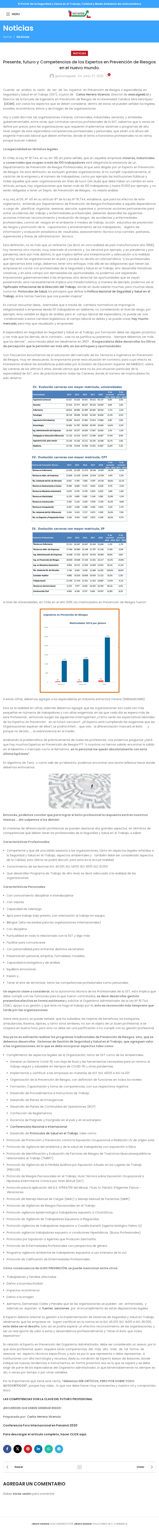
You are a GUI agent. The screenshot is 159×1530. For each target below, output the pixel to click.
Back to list (79, 1467)
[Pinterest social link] (28, 1449)
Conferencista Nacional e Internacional (38, 1127)
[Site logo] (79, 14)
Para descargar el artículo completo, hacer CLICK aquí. (45, 1434)
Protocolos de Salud (32, 291)
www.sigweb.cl (138, 94)
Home (7, 37)
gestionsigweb (65, 76)
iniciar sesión (22, 1494)
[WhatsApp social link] (49, 1449)
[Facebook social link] (7, 1449)
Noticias (23, 37)
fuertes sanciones (56, 1308)
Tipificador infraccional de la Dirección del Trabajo (39, 287)
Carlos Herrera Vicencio (93, 94)
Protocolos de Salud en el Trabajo (54, 1133)
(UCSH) (9, 104)
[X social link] (17, 1449)
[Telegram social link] (59, 1449)
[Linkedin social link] (38, 1449)
